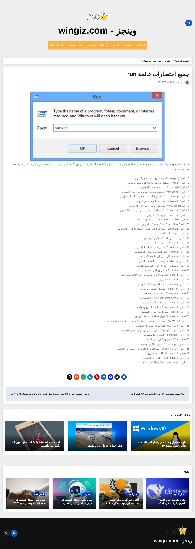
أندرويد (115, 45)
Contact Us (56, 45)
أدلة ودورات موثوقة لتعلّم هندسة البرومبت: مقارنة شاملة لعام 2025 (121, 503)
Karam (176, 82)
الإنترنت (141, 45)
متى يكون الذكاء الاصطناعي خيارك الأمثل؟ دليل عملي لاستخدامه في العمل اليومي (76, 503)
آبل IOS (103, 45)
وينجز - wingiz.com (97, 30)
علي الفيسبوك (75, 45)
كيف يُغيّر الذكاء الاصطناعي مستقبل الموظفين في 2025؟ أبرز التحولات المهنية (28, 503)
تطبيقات (91, 45)
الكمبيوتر (127, 45)
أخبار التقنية (179, 494)
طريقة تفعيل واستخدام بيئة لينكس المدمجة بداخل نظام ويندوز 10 (161, 444)
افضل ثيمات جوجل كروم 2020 (105, 445)
